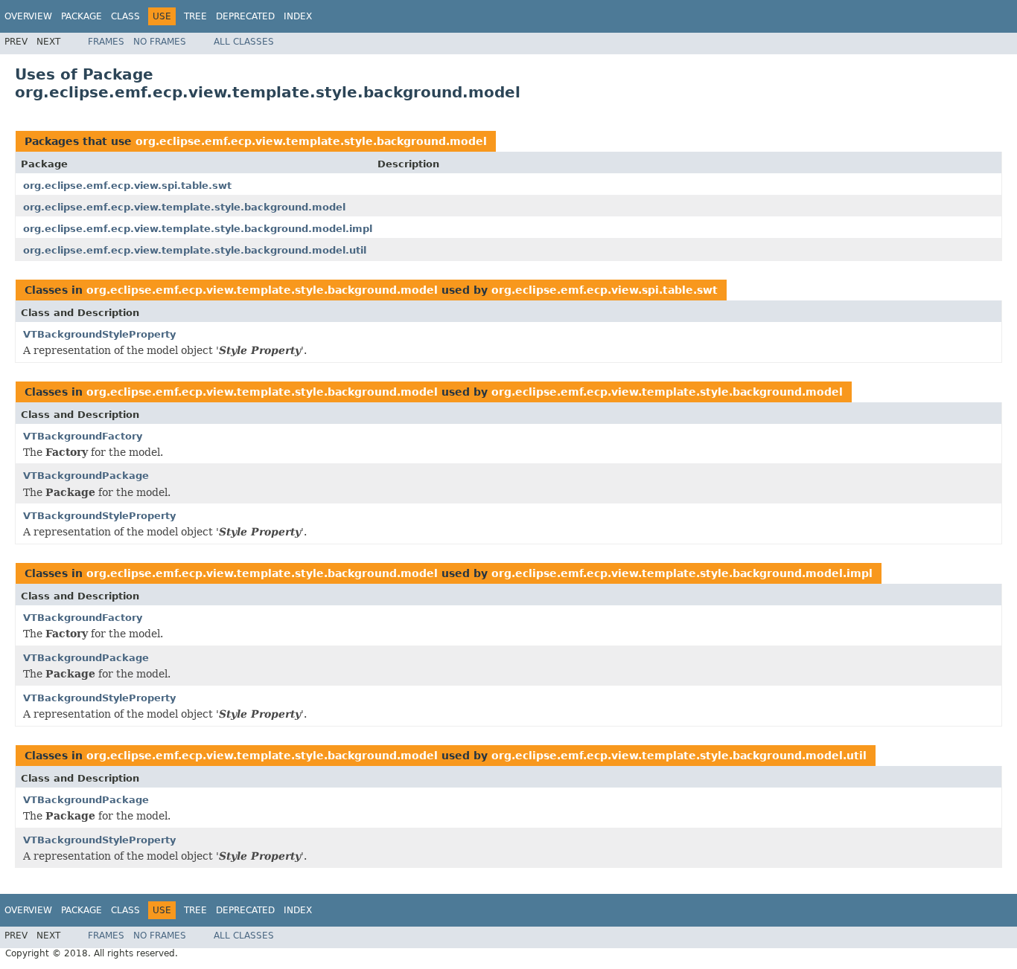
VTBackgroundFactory (82, 436)
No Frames (159, 41)
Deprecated (245, 16)
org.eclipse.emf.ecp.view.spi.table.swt (127, 185)
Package (81, 16)
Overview (28, 16)
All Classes (244, 41)
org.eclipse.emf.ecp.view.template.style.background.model (311, 141)
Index (298, 16)
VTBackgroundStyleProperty (99, 334)
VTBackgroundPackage (86, 475)
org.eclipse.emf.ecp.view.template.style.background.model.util (194, 250)
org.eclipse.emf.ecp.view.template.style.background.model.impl (197, 228)
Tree (195, 16)
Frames (106, 41)
